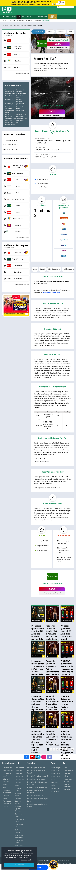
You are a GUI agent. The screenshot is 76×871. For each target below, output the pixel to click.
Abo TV (18, 122)
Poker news (55, 771)
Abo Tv (29, 17)
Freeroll (53, 780)
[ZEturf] (16, 40)
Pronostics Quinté (10, 124)
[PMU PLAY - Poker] (16, 259)
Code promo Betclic (19, 826)
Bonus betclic (9, 114)
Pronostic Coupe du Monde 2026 (9, 91)
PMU (65, 768)
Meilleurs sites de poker (16, 245)
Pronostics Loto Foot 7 (20, 107)
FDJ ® (23, 17)
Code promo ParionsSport (19, 836)
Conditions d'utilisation (7, 791)
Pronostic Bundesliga (19, 100)
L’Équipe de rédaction (6, 780)
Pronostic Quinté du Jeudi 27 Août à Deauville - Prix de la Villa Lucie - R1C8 (52, 632)
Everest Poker (55, 788)
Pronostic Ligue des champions (9, 104)
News (71, 32)
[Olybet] (16, 212)
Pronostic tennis (18, 784)
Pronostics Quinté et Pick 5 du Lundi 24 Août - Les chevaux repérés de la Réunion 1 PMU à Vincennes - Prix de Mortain (37, 745)
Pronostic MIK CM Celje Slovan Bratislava (37, 783)
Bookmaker (19, 777)
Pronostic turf (68, 771)
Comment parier (18, 815)
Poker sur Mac (56, 777)
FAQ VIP (5, 806)
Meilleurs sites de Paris (16, 158)
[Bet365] (16, 206)
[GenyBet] (16, 61)
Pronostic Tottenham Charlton (37, 787)
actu (34, 17)
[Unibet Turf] (16, 67)
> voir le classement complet (22, 73)
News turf (67, 790)
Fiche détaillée (38, 32)
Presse (5, 784)
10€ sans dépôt (42, 17)
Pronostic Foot (13, 85)
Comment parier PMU (67, 785)
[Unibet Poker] (16, 278)
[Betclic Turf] (16, 54)
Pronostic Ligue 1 (10, 94)
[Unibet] (16, 186)
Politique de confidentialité (7, 802)
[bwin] (16, 193)
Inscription (62, 7)
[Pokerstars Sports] (16, 199)
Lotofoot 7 (18, 771)
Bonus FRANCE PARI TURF (51, 292)
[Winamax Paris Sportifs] (16, 166)
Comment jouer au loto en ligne (10, 119)
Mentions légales (6, 797)
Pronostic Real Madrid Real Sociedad (36, 772)
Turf (18, 17)
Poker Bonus (55, 774)
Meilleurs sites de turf (15, 33)
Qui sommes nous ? (7, 775)
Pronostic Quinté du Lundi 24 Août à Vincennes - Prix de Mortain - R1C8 (52, 738)
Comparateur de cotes (19, 820)
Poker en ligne (56, 768)
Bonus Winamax (20, 116)
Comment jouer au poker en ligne (21, 119)
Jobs (4, 787)
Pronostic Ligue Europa (20, 104)
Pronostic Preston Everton (35, 796)
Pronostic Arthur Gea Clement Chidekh (37, 805)
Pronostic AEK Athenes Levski (36, 779)
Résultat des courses (68, 780)
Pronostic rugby (18, 789)
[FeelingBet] (16, 225)
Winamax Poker (54, 784)
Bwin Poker (55, 791)
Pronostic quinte (67, 775)
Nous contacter (8, 771)
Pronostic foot (19, 780)
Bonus (50, 32)
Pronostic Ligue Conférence (9, 107)
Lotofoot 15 (19, 774)
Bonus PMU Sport (21, 114)
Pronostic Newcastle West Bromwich (35, 791)
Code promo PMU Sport (19, 831)
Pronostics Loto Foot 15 (9, 111)
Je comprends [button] (19, 864)
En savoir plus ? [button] (26, 860)
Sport (8, 17)
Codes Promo (9, 122)
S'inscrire (61, 32)
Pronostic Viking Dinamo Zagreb (37, 776)
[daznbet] (16, 232)
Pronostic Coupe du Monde (18, 801)
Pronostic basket (18, 794)
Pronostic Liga (9, 99)
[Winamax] (16, 252)
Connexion (70, 7)
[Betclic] (16, 180)
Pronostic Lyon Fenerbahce (36, 768)
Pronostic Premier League (21, 96)
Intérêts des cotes (68, 269)
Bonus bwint (8, 116)
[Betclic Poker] (16, 265)
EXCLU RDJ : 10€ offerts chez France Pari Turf (49, 150)
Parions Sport (19, 768)
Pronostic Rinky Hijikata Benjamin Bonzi (38, 800)
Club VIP (42, 269)
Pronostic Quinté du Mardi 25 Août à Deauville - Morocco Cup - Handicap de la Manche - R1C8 (52, 705)
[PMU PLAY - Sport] (16, 173)
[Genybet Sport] (16, 219)
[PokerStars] (16, 272)
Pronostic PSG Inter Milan (20, 91)
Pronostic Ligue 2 (21, 94)
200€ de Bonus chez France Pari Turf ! (46, 157)
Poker (14, 17)
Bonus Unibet (20, 111)
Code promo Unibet (19, 841)
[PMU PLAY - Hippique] (16, 47)
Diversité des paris (54, 269)
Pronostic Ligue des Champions (19, 808)
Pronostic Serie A (10, 96)
